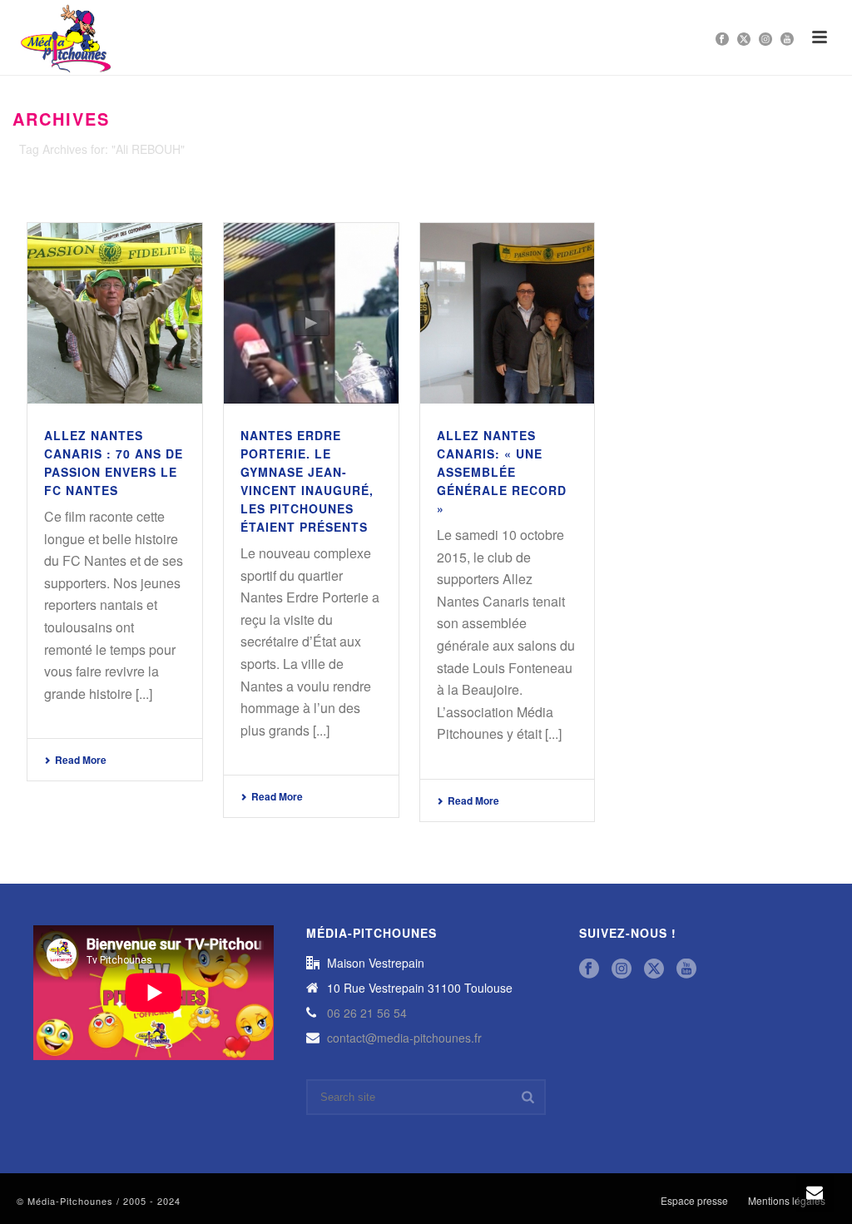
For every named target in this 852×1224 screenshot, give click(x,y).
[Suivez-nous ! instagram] (622, 969)
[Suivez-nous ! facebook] (589, 969)
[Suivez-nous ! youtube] (686, 969)
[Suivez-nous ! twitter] (654, 969)
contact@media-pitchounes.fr (404, 1037)
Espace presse (694, 1200)
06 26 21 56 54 (367, 1012)
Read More (80, 759)
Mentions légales (786, 1200)
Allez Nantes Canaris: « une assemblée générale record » (502, 472)
